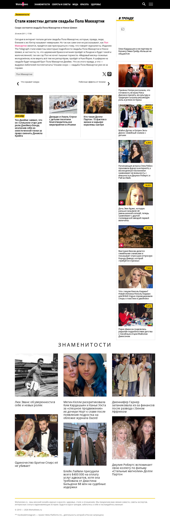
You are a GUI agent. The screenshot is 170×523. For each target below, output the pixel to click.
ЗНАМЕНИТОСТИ (42, 4)
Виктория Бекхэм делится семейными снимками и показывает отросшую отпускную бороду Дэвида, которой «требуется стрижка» (135, 256)
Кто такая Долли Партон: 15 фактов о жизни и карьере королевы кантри (95, 120)
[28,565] (135, 247)
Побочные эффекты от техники (94, 83)
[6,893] (135, 162)
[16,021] (135, 204)
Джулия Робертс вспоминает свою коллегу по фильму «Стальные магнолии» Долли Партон (132, 469)
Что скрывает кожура (28, 83)
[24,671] (135, 126)
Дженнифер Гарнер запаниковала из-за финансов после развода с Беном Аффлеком (133, 406)
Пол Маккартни (24, 74)
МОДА (75, 4)
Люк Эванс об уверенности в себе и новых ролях (35, 403)
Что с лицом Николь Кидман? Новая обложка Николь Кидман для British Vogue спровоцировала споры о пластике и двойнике (135, 295)
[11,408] (135, 86)
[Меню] (151, 4)
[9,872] (135, 325)
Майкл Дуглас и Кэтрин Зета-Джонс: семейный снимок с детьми (132, 133)
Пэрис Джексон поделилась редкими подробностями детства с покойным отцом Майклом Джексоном (135, 333)
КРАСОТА (84, 4)
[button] (145, 4)
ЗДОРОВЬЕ (96, 4)
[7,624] (135, 287)
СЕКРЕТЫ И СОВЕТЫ (61, 4)
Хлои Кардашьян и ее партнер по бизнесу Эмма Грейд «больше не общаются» (135, 51)
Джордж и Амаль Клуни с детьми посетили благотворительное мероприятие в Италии (62, 120)
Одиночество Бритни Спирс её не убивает (36, 464)
